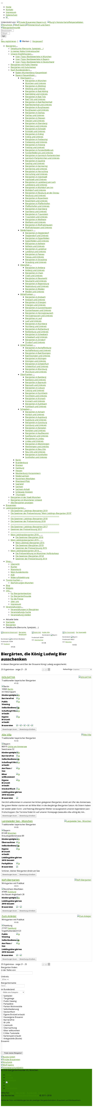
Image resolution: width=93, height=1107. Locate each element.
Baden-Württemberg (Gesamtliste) (31, 72)
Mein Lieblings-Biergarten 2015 (30, 542)
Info (8, 590)
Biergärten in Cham (34, 273)
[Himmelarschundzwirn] (12, 1067)
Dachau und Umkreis (34, 115)
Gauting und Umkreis (35, 163)
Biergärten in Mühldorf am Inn (39, 187)
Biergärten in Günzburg (36, 422)
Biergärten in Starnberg (36, 208)
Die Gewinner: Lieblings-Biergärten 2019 (29, 510)
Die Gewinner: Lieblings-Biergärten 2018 (29, 518)
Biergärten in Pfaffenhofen (37, 203)
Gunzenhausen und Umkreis (38, 310)
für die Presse (17, 598)
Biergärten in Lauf (33, 318)
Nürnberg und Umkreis (35, 326)
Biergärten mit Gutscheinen (23, 67)
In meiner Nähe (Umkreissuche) (25, 51)
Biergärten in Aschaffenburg (38, 347)
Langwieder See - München (17, 821)
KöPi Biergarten (11, 879)
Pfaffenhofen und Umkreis (37, 206)
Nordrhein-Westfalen (25, 478)
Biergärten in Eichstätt (35, 128)
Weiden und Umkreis (34, 291)
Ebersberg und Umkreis (36, 126)
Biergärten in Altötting (35, 86)
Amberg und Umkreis (35, 270)
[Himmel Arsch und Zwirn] (38, 25)
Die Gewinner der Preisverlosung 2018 (28, 521)
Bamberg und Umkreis (35, 379)
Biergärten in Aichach (35, 411)
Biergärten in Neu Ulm (35, 449)
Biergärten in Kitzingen (35, 358)
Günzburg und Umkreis (35, 425)
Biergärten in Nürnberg (36, 323)
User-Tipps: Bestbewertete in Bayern (32, 59)
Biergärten (11, 46)
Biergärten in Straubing (36, 259)
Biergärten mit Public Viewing (24, 64)
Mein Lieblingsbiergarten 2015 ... (25, 540)
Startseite (10, 622)
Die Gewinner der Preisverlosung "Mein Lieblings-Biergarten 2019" (41, 513)
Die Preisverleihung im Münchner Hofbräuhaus (37, 553)
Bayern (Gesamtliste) (25, 75)
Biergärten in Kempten (35, 428)
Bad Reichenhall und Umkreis (38, 104)
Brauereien (11, 505)
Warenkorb (16, 569)
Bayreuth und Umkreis (35, 385)
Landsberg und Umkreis (36, 184)
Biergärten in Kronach (35, 398)
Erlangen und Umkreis (35, 305)
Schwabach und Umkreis (36, 337)
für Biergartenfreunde (21, 596)
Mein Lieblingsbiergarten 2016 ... (25, 534)
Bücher (14, 566)
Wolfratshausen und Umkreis (38, 227)
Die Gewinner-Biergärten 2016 (29, 537)
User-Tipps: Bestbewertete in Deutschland (35, 62)
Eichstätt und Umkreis (35, 131)
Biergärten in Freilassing (36, 139)
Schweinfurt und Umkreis (36, 366)
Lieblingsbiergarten (15, 508)
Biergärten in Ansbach (35, 297)
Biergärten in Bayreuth (35, 382)
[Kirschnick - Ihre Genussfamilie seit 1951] (7, 25)
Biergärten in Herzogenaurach (39, 313)
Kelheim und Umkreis (35, 246)
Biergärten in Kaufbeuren (37, 433)
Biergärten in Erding (34, 134)
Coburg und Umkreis (34, 390)
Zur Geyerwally (81, 632)
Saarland (19, 484)
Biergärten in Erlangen (35, 302)
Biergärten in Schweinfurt (37, 363)
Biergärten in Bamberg (35, 377)
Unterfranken (26, 345)
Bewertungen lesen (10, 729)
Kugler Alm (46, 632)
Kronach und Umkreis (35, 401)
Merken (25, 41)
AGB (13, 574)
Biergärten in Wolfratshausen (38, 225)
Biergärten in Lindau (34, 438)
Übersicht (15, 564)
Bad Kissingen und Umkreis (37, 355)
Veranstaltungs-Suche (21, 612)
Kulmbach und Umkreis (35, 406)
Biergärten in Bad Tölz (35, 96)
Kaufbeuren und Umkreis (36, 436)
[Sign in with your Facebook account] (2, 39)
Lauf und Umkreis (33, 321)
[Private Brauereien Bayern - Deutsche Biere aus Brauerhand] (31, 22)
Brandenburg (22, 462)
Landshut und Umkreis (35, 251)
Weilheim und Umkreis (35, 222)
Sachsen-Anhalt (23, 489)
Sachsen (19, 486)
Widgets (9, 588)
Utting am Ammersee (17, 746)
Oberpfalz (24, 265)
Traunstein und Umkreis (36, 216)
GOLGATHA (8, 677)
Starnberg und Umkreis (36, 211)
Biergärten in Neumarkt (36, 278)
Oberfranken (26, 374)
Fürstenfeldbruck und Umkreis (39, 152)
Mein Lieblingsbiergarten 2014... (25, 550)
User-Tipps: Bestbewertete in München (33, 56)
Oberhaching (39, 640)
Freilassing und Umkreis (36, 142)
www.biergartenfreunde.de (27, 1095)
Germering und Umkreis (36, 168)
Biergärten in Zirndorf (35, 339)
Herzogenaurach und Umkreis (39, 315)
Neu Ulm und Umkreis (35, 452)
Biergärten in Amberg (35, 267)
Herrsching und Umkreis (36, 174)
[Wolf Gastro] (19, 25)
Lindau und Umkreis (34, 441)
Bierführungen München (22, 582)
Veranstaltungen (13, 606)
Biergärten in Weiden (35, 289)
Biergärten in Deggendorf (37, 233)
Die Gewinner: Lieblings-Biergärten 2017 (29, 526)
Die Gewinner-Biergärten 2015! (30, 545)
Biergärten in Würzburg (36, 369)
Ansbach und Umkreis (35, 299)
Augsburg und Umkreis (35, 419)
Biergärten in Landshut (35, 249)
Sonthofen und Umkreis (36, 457)
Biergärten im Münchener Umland (26, 500)
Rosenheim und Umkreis (36, 200)
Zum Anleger (9, 916)
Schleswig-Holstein (24, 492)
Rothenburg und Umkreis (36, 331)
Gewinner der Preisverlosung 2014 (31, 558)
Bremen (19, 465)
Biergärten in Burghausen (37, 107)
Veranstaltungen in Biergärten (25, 609)
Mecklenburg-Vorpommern (28, 473)
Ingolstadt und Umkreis (36, 179)
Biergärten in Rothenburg (37, 329)
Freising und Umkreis (35, 147)
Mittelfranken (26, 294)
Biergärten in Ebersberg (36, 123)
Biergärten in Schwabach (36, 334)
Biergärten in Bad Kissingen (38, 353)
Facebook (5, 1104)
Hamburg (20, 468)
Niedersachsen (22, 476)
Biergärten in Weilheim (35, 219)
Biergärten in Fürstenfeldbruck (39, 150)
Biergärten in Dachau (35, 112)
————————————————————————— (35, 516)
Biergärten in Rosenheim (36, 198)
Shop (8, 561)
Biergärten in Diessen (35, 118)
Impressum (11, 12)
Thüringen (20, 494)
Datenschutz (11, 15)
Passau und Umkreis (34, 257)
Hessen (19, 470)
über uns (15, 601)
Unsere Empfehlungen (21, 54)
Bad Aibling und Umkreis (36, 94)
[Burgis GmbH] (8, 1057)
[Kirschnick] (6, 1062)
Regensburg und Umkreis (37, 286)
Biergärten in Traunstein (36, 214)
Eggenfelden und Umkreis (37, 241)
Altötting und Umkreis (35, 88)
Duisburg (7, 644)
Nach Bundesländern (20, 70)
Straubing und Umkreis (35, 262)
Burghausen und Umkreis (37, 110)
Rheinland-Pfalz (23, 481)
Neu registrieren (8, 41)
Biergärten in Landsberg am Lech (40, 182)
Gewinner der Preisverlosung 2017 (26, 529)
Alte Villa (6, 734)
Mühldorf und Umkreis (35, 190)
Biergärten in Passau (34, 254)
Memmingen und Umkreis (37, 446)
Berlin (18, 460)
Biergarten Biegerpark (22, 633)
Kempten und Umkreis (35, 430)
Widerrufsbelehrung (20, 577)
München (68, 642)
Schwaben (25, 409)
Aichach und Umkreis (34, 414)
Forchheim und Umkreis (36, 395)
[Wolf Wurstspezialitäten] (7, 1065)
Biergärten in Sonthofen (36, 454)
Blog (8, 585)
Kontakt (9, 9)
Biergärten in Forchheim (36, 393)
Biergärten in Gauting (35, 160)
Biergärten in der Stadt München (26, 497)
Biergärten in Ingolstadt (36, 176)
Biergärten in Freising (35, 144)
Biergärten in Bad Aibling (36, 91)
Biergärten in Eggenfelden (37, 238)
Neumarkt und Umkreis (36, 281)
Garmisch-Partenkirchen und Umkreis (42, 158)
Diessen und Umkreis (35, 120)
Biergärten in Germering (36, 166)
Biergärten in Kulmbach (36, 403)
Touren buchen (13, 580)
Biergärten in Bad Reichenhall (38, 102)
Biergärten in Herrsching (36, 171)
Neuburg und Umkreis (35, 195)
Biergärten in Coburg (35, 387)
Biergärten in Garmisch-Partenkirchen (42, 155)
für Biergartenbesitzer (21, 593)
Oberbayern (25, 78)
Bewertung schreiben (27, 729)
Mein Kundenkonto (19, 572)
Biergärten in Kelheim (35, 243)
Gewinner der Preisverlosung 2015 (31, 548)
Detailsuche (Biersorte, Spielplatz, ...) (27, 48)
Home (8, 7)
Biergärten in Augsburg (36, 417)
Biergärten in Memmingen (37, 444)
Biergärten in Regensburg (37, 283)
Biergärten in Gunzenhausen (38, 307)
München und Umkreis (35, 83)
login (3, 36)
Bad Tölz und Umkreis (35, 99)
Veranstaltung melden (21, 614)
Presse (41, 1092)
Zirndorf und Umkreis (35, 342)
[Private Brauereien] (10, 1059)
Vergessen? (37, 41)
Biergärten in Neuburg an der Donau (42, 192)
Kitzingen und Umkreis (35, 361)
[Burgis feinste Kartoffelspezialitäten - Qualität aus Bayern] (65, 22)
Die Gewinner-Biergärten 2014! (30, 556)
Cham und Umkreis (34, 275)
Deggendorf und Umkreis (36, 235)
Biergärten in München (35, 80)
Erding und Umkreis (34, 136)
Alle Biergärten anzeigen (22, 502)
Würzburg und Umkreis (36, 371)
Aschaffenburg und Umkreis (38, 350)
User (12, 1092)
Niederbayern (26, 230)
